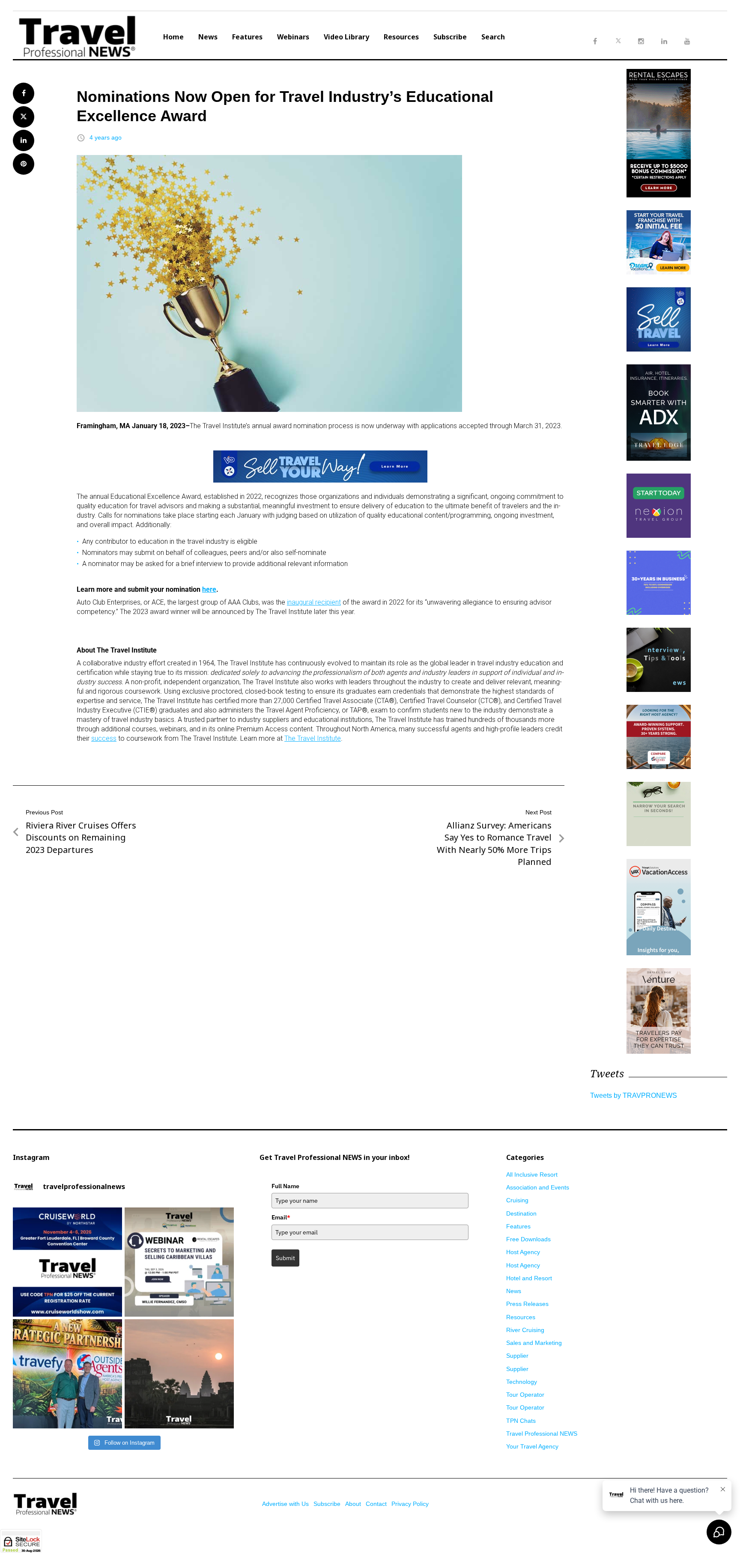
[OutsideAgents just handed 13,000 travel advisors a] (67, 1373)
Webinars (293, 37)
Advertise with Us (285, 1503)
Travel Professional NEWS (541, 1433)
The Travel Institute (312, 738)
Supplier (517, 1355)
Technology (521, 1381)
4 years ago (106, 137)
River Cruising (525, 1329)
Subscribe (450, 37)
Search (493, 37)
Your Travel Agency (532, 1446)
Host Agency (523, 1252)
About (353, 1503)
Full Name (285, 1186)
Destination (521, 1213)
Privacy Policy (410, 1503)
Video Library (346, 37)
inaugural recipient (314, 602)
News (208, 37)
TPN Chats (521, 1420)
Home (173, 37)
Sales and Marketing (534, 1342)
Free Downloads (528, 1239)
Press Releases (527, 1303)
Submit (285, 1258)
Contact (376, 1503)
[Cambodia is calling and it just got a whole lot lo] (179, 1373)
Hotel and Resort (529, 1278)
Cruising (517, 1200)
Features (247, 37)
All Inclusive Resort (532, 1174)
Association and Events (537, 1187)
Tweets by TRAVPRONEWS (633, 1095)
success (103, 738)
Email (281, 1217)
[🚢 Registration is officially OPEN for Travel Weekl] (67, 1262)
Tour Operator (525, 1394)
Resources (401, 37)
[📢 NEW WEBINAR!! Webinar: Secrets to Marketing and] (179, 1262)
